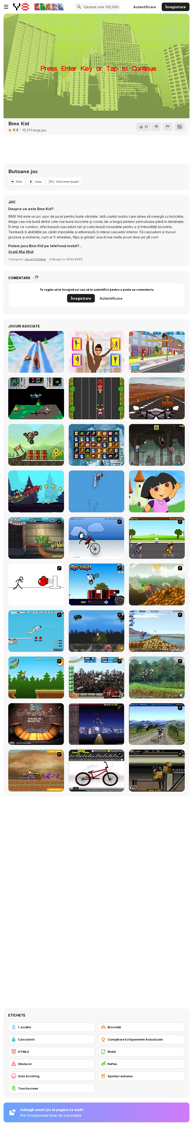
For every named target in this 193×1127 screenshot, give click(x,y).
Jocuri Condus (35, 259)
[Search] (78, 7)
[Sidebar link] (6, 7)
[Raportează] (167, 126)
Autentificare (144, 7)
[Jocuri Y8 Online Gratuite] (21, 6)
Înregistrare (175, 7)
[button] (21, 251)
